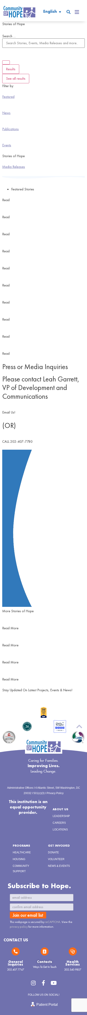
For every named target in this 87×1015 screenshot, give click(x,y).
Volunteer (56, 859)
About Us (60, 809)
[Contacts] (45, 951)
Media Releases (13, 166)
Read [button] (6, 200)
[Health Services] (73, 951)
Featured (8, 96)
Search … (9, 36)
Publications (10, 129)
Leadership (61, 816)
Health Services (72, 963)
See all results (15, 78)
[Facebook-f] (43, 983)
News (6, 112)
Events (6, 145)
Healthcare (22, 852)
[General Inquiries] (16, 951)
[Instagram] (33, 983)
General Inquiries (15, 963)
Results (10, 69)
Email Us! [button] (8, 412)
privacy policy (19, 927)
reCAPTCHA (52, 922)
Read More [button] (10, 628)
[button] (68, 11)
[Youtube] (53, 983)
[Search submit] (6, 62)
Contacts (44, 962)
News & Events (59, 865)
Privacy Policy (55, 793)
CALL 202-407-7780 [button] (17, 441)
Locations (60, 829)
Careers (59, 822)
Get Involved (59, 845)
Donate (53, 852)
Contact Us (16, 940)
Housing (19, 859)
